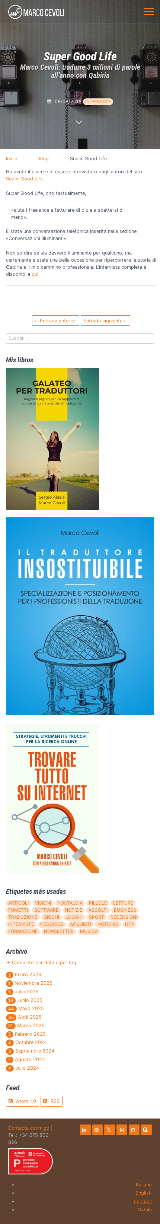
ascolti (98, 910)
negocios (52, 924)
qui (35, 274)
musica (89, 931)
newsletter (59, 931)
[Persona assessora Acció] (30, 1161)
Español (143, 1201)
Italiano (144, 1184)
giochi (51, 917)
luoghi (74, 917)
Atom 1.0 (25, 1101)
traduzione (22, 917)
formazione (23, 931)
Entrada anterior (57, 321)
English (143, 1193)
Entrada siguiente (103, 321)
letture (123, 903)
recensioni (124, 917)
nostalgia (70, 903)
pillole (98, 903)
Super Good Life (24, 179)
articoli (18, 903)
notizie (73, 910)
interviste (98, 101)
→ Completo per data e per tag (41, 962)
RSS (54, 1101)
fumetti (18, 910)
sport (96, 917)
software (46, 910)
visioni (43, 903)
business (125, 910)
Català (145, 1209)
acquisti (80, 924)
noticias (108, 924)
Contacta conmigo (28, 1128)
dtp (129, 924)
